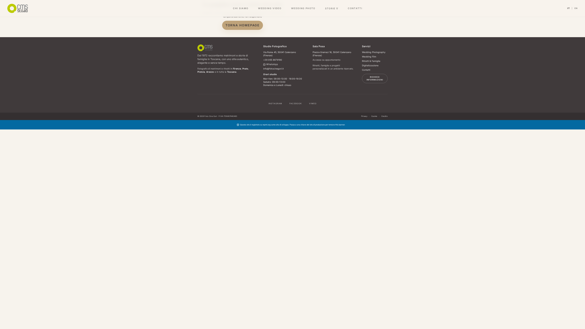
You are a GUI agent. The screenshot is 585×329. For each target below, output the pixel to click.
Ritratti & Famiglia (371, 61)
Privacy (364, 116)
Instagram (275, 103)
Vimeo (313, 103)
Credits (384, 116)
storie (330, 8)
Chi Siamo (240, 8)
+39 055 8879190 (272, 59)
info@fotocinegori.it (273, 68)
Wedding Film (369, 56)
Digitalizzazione (370, 65)
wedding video (269, 8)
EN (576, 8)
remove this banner (336, 125)
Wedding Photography (373, 52)
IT (568, 8)
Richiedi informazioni (375, 78)
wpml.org (266, 125)
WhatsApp (272, 64)
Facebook (295, 103)
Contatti (366, 70)
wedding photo (303, 8)
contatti (355, 8)
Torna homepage (242, 25)
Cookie (374, 116)
